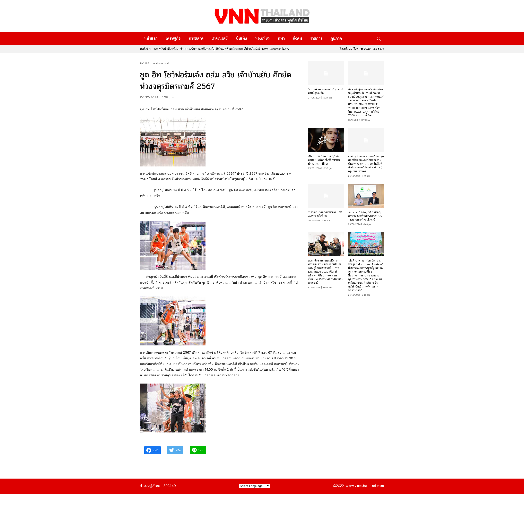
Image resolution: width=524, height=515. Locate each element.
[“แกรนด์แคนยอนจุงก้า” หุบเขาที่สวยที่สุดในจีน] (326, 73)
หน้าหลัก (144, 63)
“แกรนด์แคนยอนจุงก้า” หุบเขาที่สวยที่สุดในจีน (325, 91)
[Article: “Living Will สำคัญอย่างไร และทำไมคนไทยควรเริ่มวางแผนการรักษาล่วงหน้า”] (366, 196)
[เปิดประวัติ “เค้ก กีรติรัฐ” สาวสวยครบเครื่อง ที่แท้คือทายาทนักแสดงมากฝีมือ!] (326, 140)
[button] (378, 38)
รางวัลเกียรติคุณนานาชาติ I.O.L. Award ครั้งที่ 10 (325, 214)
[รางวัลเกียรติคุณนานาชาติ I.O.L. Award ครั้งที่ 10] (326, 196)
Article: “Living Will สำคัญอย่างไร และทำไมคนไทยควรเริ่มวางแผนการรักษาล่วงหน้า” (365, 216)
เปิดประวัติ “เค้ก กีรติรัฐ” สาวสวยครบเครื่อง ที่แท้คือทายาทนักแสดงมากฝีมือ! (324, 160)
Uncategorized (160, 63)
